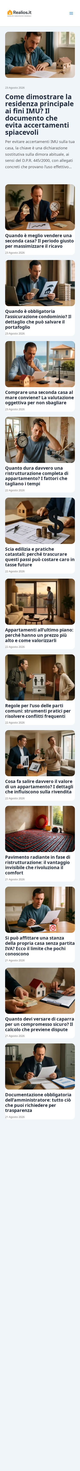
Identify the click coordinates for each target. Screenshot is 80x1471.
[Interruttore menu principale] (71, 13)
